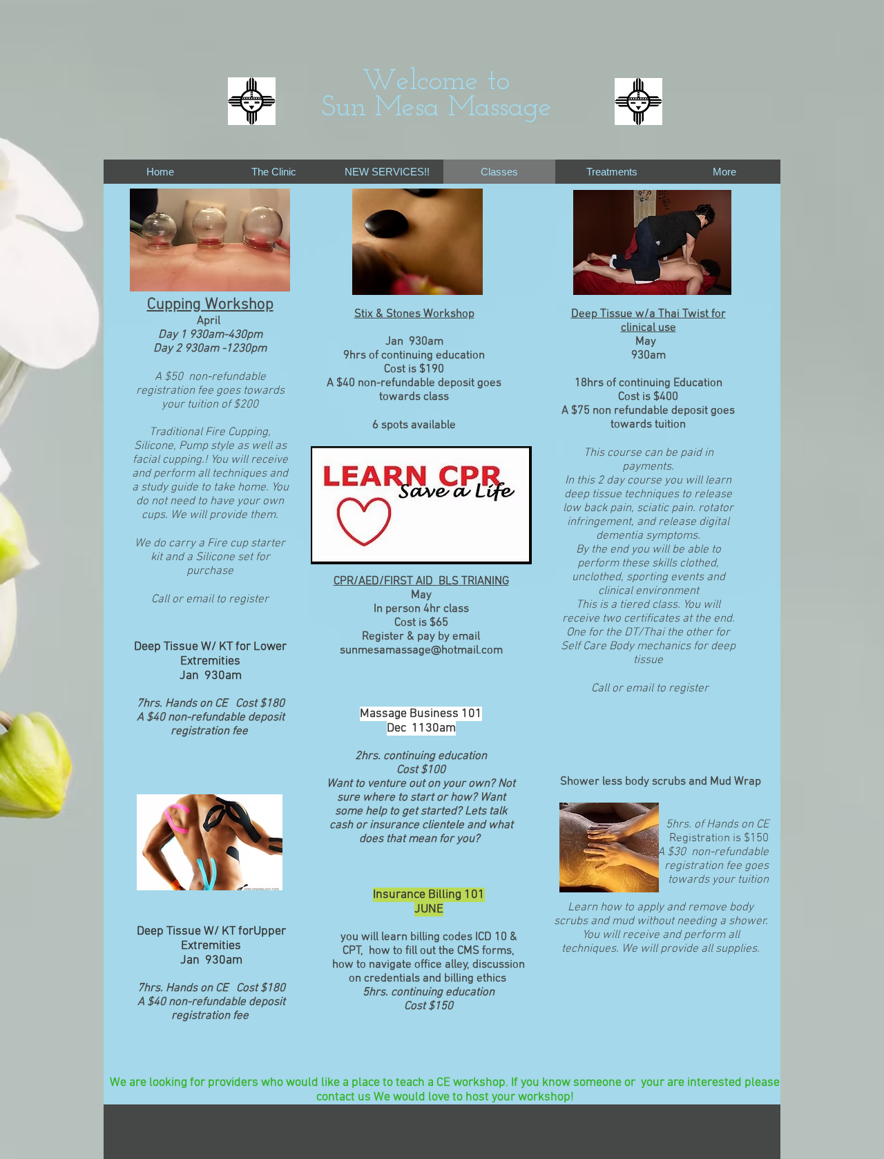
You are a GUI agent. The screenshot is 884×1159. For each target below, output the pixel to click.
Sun (343, 108)
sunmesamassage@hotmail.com (421, 651)
